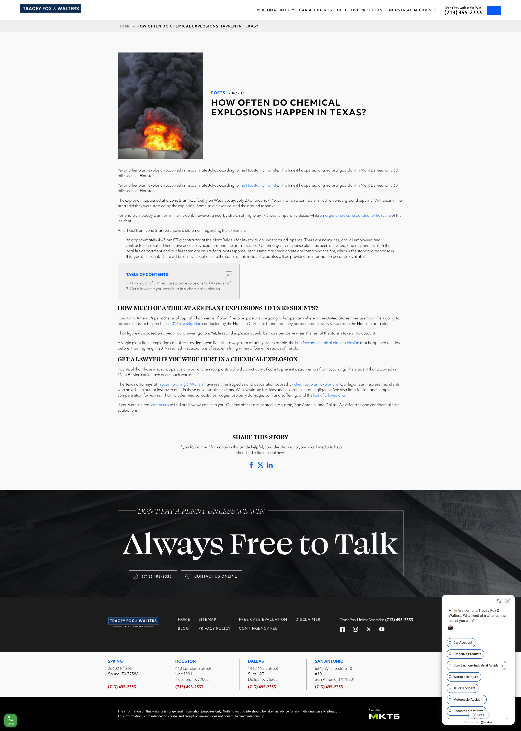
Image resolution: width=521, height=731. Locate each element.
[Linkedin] (270, 465)
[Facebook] (251, 465)
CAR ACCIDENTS (315, 10)
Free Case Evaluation (263, 619)
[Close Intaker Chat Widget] (507, 601)
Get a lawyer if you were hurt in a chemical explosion (175, 288)
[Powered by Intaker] (486, 722)
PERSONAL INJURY (275, 10)
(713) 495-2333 (463, 12)
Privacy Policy (215, 628)
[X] (260, 465)
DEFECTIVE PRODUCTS (360, 10)
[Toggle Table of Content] (226, 274)
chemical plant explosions (316, 384)
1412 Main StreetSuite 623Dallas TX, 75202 (263, 674)
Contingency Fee (258, 628)
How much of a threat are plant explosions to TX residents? (180, 283)
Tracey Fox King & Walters (181, 384)
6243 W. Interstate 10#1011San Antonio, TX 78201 (335, 674)
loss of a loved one (329, 395)
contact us (160, 404)
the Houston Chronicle (259, 185)
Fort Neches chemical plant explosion (327, 342)
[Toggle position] (499, 601)
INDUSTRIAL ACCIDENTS (412, 10)
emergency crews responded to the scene (355, 215)
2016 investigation (185, 323)
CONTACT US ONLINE (215, 576)
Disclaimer (308, 619)
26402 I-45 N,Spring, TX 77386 (123, 671)
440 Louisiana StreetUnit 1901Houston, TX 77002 (193, 674)
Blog (183, 628)
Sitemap (207, 619)
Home (124, 26)
